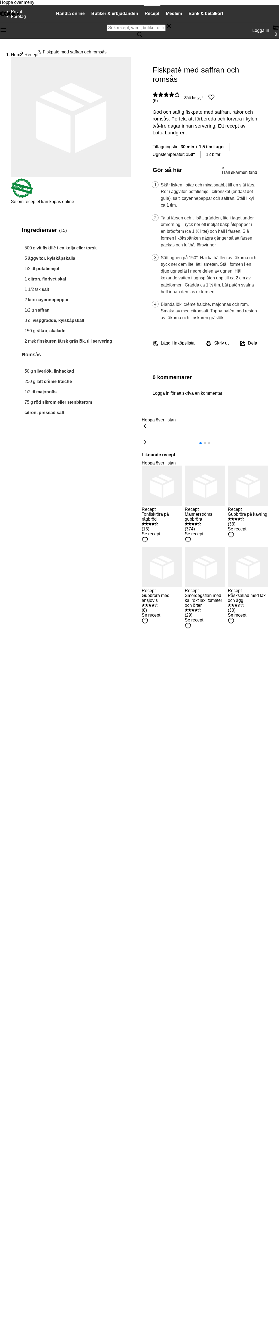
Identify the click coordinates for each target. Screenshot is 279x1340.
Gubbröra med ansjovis (155, 598)
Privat (16, 11)
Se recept (151, 534)
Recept (31, 54)
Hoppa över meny (17, 2)
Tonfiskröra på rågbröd (155, 516)
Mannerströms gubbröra (198, 516)
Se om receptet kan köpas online (42, 201)
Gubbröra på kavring (247, 514)
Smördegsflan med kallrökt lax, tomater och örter (203, 600)
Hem (15, 54)
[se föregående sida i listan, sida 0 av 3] (145, 426)
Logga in (260, 30)
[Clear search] (169, 26)
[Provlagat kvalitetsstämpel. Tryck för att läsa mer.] (22, 196)
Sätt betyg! (193, 97)
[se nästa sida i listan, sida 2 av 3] (145, 442)
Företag (18, 16)
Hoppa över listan (159, 420)
